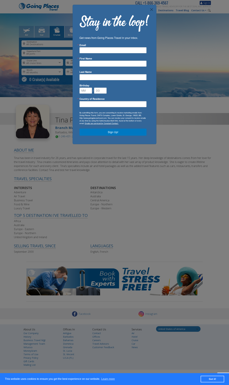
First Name (85, 58)
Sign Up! (113, 132)
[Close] (152, 10)
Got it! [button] (212, 379)
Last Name (85, 72)
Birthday (84, 85)
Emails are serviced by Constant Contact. (102, 123)
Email (82, 45)
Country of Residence (92, 99)
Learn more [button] (108, 378)
